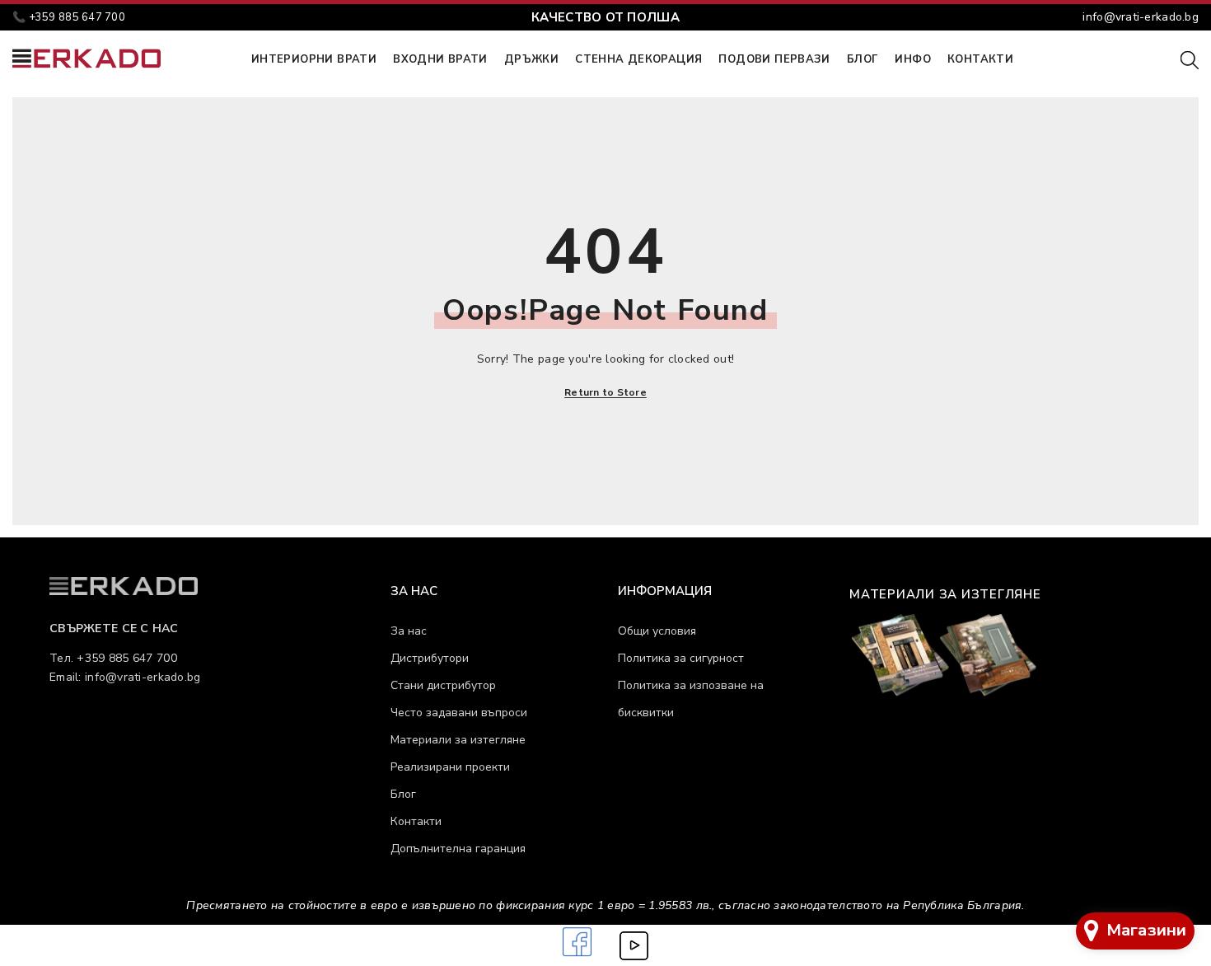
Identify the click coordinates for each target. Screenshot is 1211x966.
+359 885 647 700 (77, 17)
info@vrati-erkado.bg (1140, 17)
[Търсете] (1190, 59)
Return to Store (605, 392)
